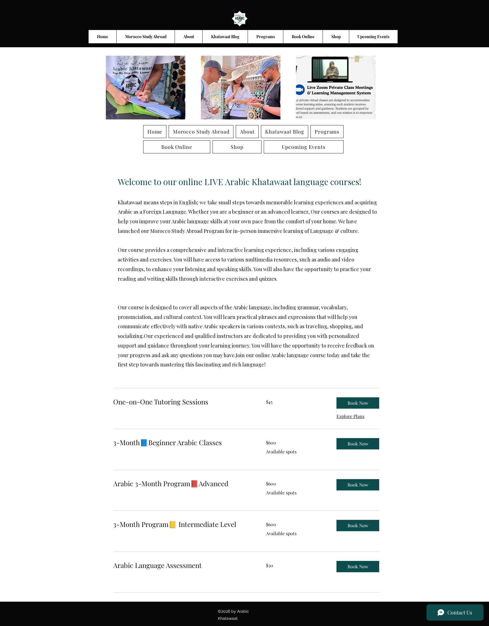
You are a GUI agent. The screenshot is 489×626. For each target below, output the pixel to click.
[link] (182, 401)
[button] (357, 403)
